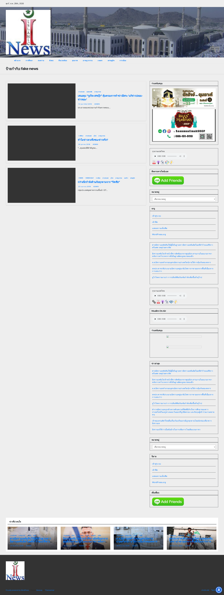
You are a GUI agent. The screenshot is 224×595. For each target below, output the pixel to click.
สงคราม (41, 60)
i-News (81, 178)
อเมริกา (126, 178)
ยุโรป (95, 135)
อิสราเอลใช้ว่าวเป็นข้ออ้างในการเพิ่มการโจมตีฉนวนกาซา (176, 429)
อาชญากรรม (88, 60)
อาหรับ (29, 535)
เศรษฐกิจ (111, 60)
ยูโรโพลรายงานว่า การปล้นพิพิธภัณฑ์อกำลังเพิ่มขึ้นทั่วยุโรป (177, 277)
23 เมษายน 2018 (84, 186)
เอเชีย (34, 535)
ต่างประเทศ (81, 91)
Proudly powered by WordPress (17, 590)
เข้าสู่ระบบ (156, 216)
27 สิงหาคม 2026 (17, 546)
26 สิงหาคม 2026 (70, 546)
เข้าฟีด (155, 222)
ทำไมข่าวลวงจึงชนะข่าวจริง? (93, 139)
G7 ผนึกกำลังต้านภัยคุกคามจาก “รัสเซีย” (99, 182)
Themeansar (49, 590)
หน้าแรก (17, 60)
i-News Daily (89, 178)
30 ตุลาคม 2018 (84, 144)
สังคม (51, 60)
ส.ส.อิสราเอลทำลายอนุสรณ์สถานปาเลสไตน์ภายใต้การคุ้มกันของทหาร (181, 262)
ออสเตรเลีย (89, 91)
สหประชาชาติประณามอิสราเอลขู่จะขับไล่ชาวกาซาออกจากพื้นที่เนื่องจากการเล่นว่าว (190, 541)
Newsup (39, 590)
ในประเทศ (214, 590)
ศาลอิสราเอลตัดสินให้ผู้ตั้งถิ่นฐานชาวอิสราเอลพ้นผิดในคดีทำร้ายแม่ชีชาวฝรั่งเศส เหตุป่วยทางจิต (30, 541)
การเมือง (123, 60)
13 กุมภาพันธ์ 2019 (85, 104)
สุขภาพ (75, 60)
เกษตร (100, 60)
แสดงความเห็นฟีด (159, 228)
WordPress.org (159, 234)
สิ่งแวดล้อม (63, 60)
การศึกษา (29, 60)
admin (97, 104)
